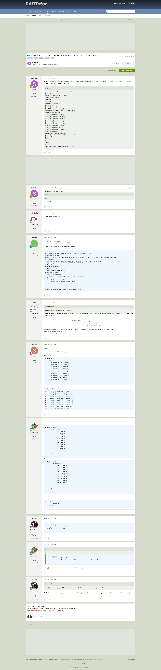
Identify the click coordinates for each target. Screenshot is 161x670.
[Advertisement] (80, 36)
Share (118, 63)
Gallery (69, 11)
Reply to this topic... (41, 617)
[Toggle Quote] (46, 88)
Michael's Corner (38, 11)
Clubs (27, 15)
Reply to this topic (127, 70)
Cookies (84, 664)
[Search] (133, 11)
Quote (48, 152)
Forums (47, 11)
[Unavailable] (89, 323)
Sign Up (132, 3)
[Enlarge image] (53, 129)
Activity (54, 11)
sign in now (62, 608)
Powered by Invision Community (80, 667)
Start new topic (112, 70)
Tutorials (29, 11)
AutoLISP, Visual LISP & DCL (50, 64)
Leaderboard (47, 15)
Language (77, 664)
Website (34, 535)
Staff (40, 15)
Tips (75, 11)
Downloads (61, 11)
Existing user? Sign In (120, 3)
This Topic (127, 11)
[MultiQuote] (45, 153)
